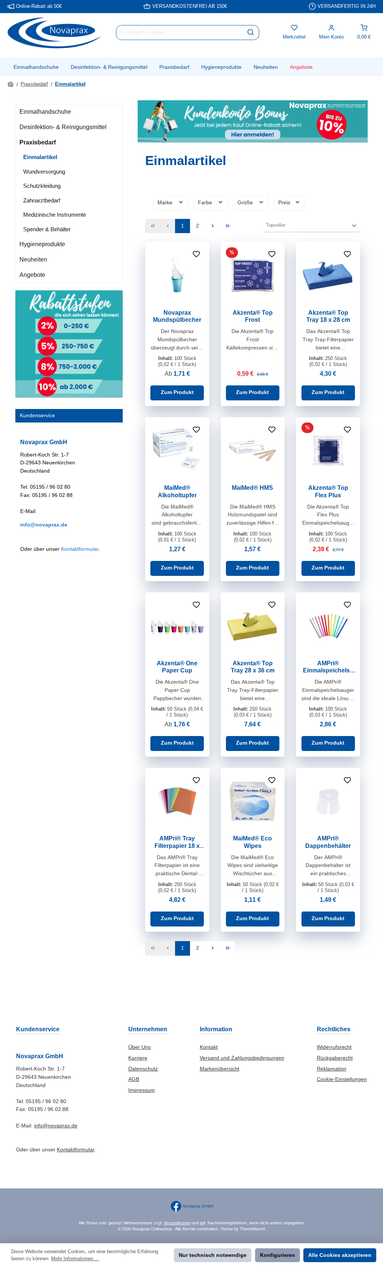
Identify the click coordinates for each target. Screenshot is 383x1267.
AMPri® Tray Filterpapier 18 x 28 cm (177, 842)
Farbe (206, 202)
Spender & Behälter (47, 229)
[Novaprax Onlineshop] (11, 84)
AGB (133, 1079)
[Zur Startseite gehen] (54, 32)
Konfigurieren (277, 1255)
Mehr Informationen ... (75, 1258)
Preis (285, 202)
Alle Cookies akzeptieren (339, 1255)
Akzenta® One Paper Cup (177, 667)
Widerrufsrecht (334, 1047)
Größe (246, 202)
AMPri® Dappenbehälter (328, 842)
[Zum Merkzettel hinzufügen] (196, 254)
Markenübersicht (219, 1069)
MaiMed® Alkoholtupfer (177, 491)
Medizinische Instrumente (54, 214)
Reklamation (331, 1069)
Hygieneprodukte (42, 244)
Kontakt (209, 1047)
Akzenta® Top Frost (253, 316)
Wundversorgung (44, 171)
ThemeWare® (252, 1229)
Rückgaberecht (335, 1058)
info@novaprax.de (43, 525)
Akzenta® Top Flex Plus (328, 491)
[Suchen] (250, 32)
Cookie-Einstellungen (342, 1079)
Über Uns (139, 1047)
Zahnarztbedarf (41, 200)
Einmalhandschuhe (45, 112)
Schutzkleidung (42, 186)
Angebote (32, 275)
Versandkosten (177, 1223)
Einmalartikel (40, 157)
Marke (165, 202)
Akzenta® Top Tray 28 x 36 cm (253, 667)
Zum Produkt (177, 392)
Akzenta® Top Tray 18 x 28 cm (328, 316)
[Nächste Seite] (212, 226)
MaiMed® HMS (252, 487)
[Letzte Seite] (227, 226)
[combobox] (179, 32)
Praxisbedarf (37, 142)
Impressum (141, 1090)
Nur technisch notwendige (212, 1255)
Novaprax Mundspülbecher (177, 316)
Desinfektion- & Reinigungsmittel (63, 127)
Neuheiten (33, 259)
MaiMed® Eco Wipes (252, 842)
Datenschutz (143, 1069)
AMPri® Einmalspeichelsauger (328, 667)
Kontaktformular (79, 549)
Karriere (137, 1058)
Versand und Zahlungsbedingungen (242, 1058)
